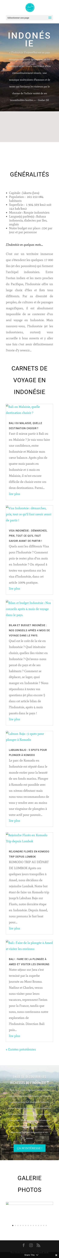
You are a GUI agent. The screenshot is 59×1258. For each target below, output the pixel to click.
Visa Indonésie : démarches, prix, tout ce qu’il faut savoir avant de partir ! (28, 535)
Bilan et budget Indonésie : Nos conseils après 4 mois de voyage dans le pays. (29, 630)
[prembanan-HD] (29, 1204)
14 (46, 1225)
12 (41, 1225)
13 (43, 1225)
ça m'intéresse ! (29, 1148)
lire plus (14, 494)
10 (35, 1225)
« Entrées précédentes (21, 1049)
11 (38, 1225)
